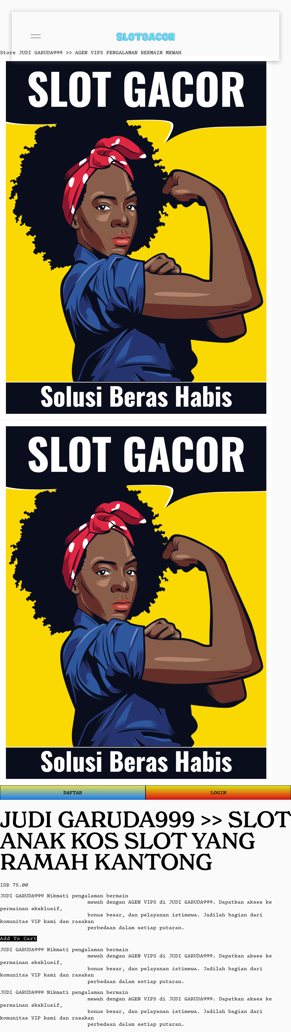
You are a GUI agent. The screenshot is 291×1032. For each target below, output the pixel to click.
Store (8, 52)
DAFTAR (72, 792)
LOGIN (218, 792)
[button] (18, 938)
